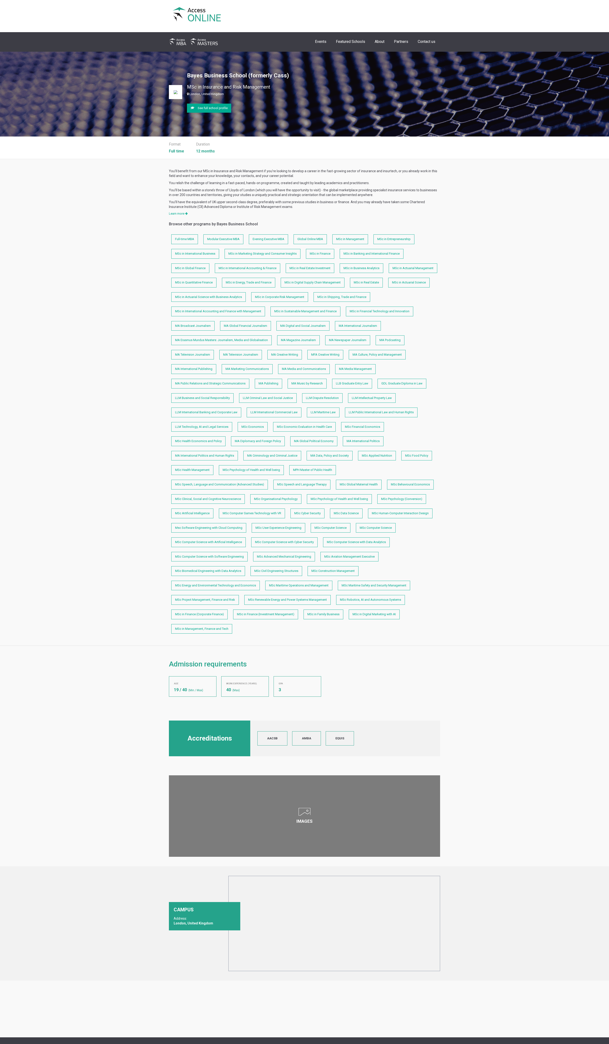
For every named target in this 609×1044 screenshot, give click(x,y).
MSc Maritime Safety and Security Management (374, 585)
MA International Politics (363, 441)
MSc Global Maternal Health (359, 484)
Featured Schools (350, 41)
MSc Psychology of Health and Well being (251, 470)
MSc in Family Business (323, 614)
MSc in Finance (320, 253)
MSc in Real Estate (366, 282)
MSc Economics (252, 427)
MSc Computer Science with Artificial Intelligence (208, 542)
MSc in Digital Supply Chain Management (313, 282)
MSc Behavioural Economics (410, 484)
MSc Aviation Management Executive (349, 556)
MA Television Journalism (192, 354)
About (379, 41)
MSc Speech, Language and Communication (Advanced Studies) (219, 484)
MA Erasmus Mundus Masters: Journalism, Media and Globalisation (221, 340)
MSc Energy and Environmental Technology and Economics (215, 585)
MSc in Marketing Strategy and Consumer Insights (262, 253)
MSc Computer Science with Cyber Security (284, 542)
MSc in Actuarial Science (409, 282)
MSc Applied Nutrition (377, 455)
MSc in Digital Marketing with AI (374, 614)
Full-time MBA (184, 239)
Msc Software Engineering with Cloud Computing (208, 528)
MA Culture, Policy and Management (377, 354)
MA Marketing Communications (247, 369)
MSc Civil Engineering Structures (276, 571)
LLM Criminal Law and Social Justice (268, 398)
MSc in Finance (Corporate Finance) (199, 614)
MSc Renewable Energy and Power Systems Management (287, 599)
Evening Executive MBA (268, 239)
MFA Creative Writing (325, 354)
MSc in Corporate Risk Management (279, 297)
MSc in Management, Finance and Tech (201, 628)
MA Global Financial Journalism (245, 326)
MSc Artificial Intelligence (192, 513)
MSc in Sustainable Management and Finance (305, 311)
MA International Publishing (193, 369)
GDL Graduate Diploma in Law (401, 383)
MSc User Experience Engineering (278, 528)
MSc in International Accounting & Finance (247, 268)
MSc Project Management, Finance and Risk (205, 599)
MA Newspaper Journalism (347, 340)
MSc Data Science (346, 513)
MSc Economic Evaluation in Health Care (304, 427)
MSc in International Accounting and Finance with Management (218, 311)
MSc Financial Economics (362, 427)
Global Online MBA (310, 239)
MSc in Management (350, 239)
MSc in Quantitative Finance (194, 282)
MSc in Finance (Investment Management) (265, 614)
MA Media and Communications (304, 369)
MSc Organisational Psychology (276, 499)
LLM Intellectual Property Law (372, 398)
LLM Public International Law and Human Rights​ (381, 412)
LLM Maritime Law (323, 412)
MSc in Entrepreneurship (394, 239)
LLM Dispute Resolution (322, 398)
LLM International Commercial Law (274, 412)
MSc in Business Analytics (361, 268)
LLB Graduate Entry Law (352, 383)
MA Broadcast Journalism (193, 326)
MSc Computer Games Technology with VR (252, 513)
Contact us (426, 41)
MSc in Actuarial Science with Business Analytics (208, 297)
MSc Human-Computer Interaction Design (400, 513)
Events (320, 41)
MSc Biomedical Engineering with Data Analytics (208, 571)
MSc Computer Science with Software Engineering (209, 556)
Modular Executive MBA (223, 239)
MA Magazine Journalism (298, 340)
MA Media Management (355, 369)
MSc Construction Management (333, 571)
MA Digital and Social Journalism (303, 326)
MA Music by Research (307, 383)
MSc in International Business (195, 253)
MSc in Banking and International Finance (372, 253)
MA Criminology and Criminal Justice (272, 455)
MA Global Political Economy (314, 441)
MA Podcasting (390, 340)
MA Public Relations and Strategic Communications (210, 383)
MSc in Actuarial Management (413, 268)
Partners (401, 41)
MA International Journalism (358, 326)
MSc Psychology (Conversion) (401, 499)
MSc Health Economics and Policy (198, 441)
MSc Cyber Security (307, 513)
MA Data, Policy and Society (329, 455)
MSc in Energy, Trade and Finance (248, 282)
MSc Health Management (192, 470)
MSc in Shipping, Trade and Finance (341, 297)
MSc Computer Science (330, 528)
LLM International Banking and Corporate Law (206, 412)
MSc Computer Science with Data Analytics (356, 542)
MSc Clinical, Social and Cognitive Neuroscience (208, 499)
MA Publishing (268, 383)
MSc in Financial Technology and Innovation (379, 311)
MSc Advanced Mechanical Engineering (284, 556)
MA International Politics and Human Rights (204, 455)
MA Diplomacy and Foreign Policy (258, 441)
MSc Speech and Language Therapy (302, 484)
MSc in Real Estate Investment (310, 268)
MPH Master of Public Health (312, 470)
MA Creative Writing (284, 354)
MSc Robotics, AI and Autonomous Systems (370, 599)
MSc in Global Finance (190, 268)
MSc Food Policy (416, 455)
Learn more (177, 213)
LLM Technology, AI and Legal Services (201, 427)
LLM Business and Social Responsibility (202, 398)
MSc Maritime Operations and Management (299, 585)
